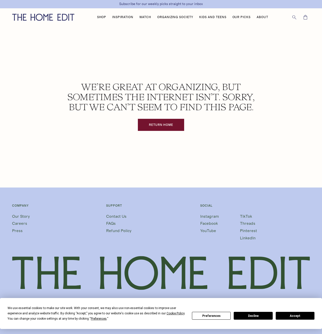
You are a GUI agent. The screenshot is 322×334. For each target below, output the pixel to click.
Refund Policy (119, 231)
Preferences (211, 316)
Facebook (209, 223)
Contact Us (116, 216)
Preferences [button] (99, 318)
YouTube (208, 231)
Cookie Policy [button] (175, 313)
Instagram (209, 216)
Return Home (161, 124)
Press (17, 231)
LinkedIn (248, 238)
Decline (253, 316)
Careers (19, 223)
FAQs (111, 223)
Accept (295, 316)
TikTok (246, 216)
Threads (247, 223)
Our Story (21, 216)
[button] (101, 17)
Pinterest (248, 231)
